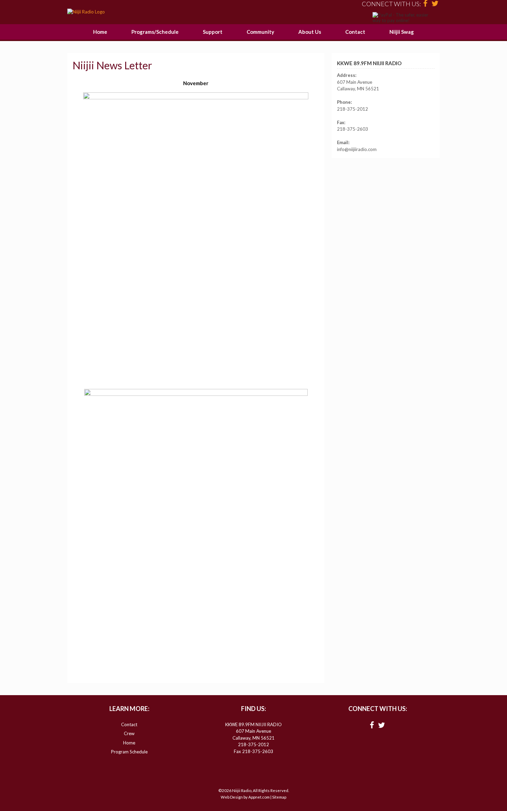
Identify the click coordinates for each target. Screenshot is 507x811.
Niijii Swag (401, 32)
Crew (129, 733)
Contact (355, 32)
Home (100, 32)
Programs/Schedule (155, 32)
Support (212, 32)
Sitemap (279, 797)
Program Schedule (129, 751)
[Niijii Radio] (86, 12)
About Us (309, 32)
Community (260, 32)
